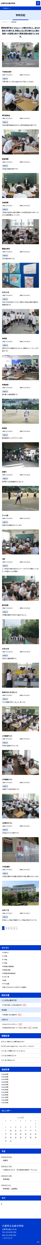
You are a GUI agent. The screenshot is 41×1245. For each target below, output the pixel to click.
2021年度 (5, 1087)
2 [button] (6, 928)
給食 (4, 980)
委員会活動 (6, 970)
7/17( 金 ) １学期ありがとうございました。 (13, 1051)
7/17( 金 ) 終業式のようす (8, 1056)
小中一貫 (6, 977)
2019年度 (5, 1092)
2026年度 (5, 1074)
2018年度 (5, 1095)
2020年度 (5, 1089)
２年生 (5, 959)
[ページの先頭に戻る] (38, 1242)
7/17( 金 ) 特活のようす (8, 1060)
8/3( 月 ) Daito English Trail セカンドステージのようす (17, 1046)
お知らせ (6, 952)
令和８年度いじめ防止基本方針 (14, 1005)
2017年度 (5, 1097)
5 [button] (14, 928)
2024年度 (5, 1079)
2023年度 (5, 1082)
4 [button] (11, 928)
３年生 (5, 963)
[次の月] (36, 1117)
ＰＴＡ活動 (6, 984)
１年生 (5, 956)
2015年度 (5, 1102)
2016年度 (5, 1100)
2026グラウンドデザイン (12, 1024)
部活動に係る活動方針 (12, 1015)
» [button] (16, 928)
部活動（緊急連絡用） (9, 973)
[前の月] (4, 1117)
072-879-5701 (11, 1232)
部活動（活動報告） (8, 966)
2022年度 (5, 1084)
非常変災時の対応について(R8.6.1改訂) (20, 1028)
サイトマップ (7, 1238)
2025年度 (5, 1077)
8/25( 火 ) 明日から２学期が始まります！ (13, 1042)
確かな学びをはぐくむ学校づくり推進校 (14, 987)
